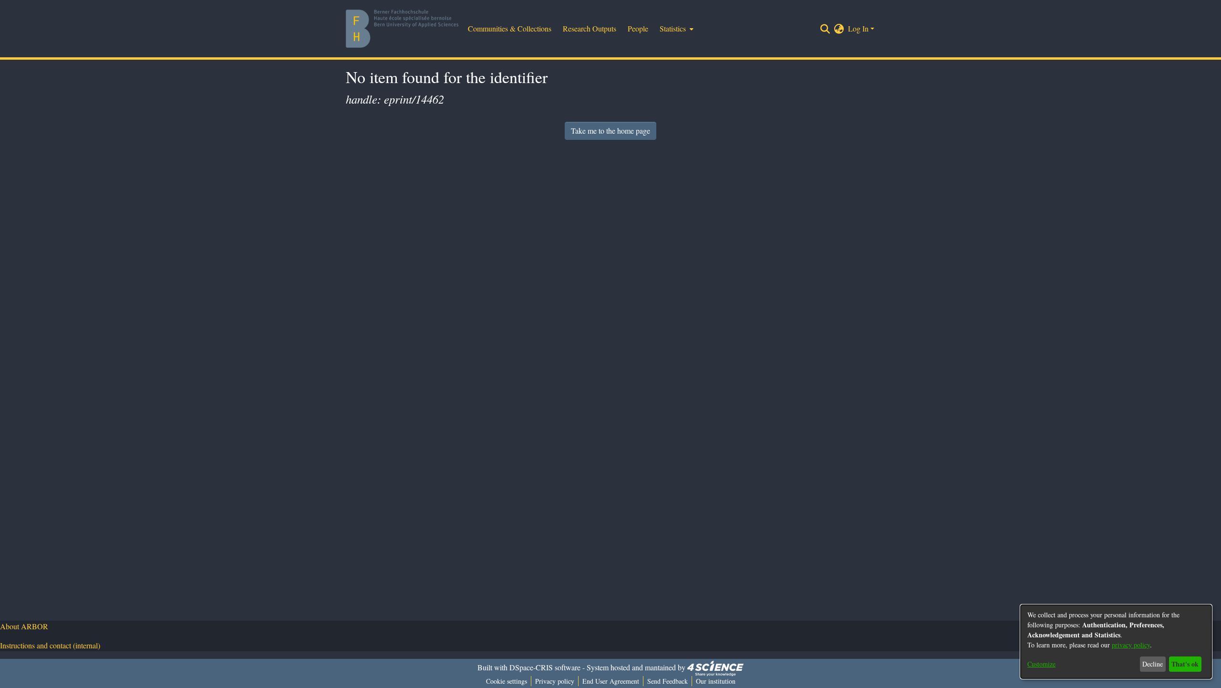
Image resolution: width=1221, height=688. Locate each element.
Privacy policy (554, 681)
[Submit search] (825, 28)
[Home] (402, 29)
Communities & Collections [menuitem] (509, 28)
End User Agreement (610, 681)
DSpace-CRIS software (544, 667)
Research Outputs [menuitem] (589, 28)
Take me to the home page (610, 131)
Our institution (715, 681)
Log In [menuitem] (858, 28)
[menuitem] (675, 28)
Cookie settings (506, 681)
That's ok (1185, 664)
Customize (1041, 663)
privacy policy (1131, 644)
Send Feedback (667, 681)
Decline (1152, 663)
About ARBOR (24, 626)
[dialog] (1116, 641)
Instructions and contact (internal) (50, 645)
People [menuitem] (638, 28)
